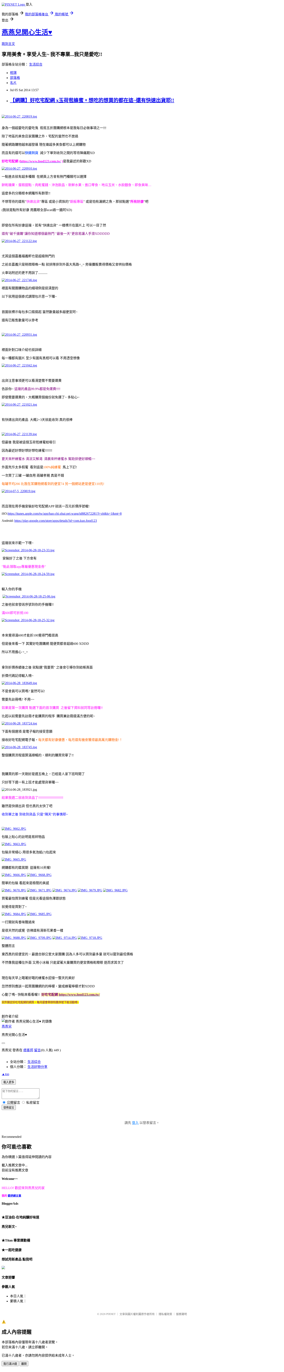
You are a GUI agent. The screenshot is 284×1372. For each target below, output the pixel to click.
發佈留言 (8, 1107)
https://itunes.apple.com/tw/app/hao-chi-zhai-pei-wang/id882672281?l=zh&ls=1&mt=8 (65, 513)
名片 (13, 83)
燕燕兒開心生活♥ (27, 32)
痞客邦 (28, 1050)
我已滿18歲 (10, 1363)
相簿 (13, 73)
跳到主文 (8, 44)
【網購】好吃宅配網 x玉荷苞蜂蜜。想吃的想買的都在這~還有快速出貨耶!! (92, 100)
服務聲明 (181, 1314)
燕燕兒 (7, 1026)
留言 (37, 1050)
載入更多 (8, 1082)
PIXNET (111, 1314)
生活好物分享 (37, 1067)
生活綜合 (35, 64)
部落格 (15, 78)
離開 (24, 1363)
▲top (5, 1074)
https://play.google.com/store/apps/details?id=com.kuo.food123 (55, 520)
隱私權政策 (165, 1314)
